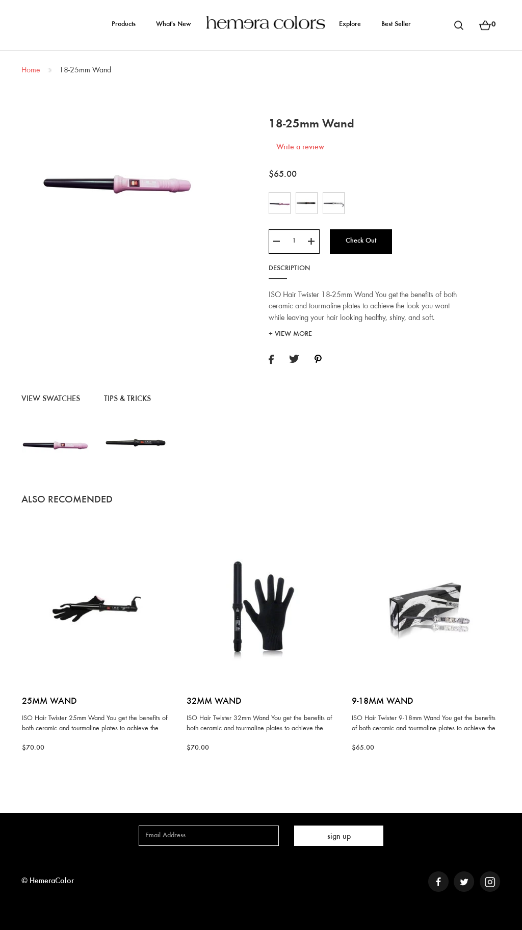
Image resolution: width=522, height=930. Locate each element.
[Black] (306, 202)
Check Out (361, 241)
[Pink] (279, 202)
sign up (339, 837)
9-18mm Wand (382, 701)
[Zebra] (333, 202)
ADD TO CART (96, 531)
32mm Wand (214, 701)
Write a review (300, 147)
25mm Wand (49, 701)
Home (30, 70)
